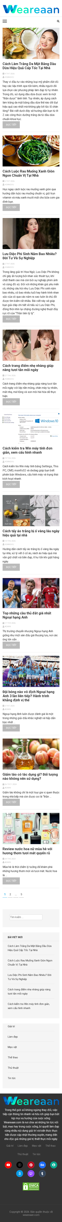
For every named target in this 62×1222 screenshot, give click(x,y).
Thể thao (13, 1057)
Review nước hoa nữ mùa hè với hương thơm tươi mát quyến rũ (27, 851)
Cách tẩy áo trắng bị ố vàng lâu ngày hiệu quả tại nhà (31, 533)
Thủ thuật (13, 1067)
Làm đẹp (13, 1036)
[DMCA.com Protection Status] (31, 1186)
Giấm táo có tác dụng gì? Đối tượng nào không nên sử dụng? (30, 776)
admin (8, 626)
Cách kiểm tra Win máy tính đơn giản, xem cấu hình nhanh (27, 450)
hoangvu (9, 77)
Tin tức (12, 1078)
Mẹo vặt (12, 1047)
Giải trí (11, 1026)
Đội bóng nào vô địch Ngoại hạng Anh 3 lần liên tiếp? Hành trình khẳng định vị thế (28, 696)
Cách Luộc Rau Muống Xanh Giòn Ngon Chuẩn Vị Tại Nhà (28, 173)
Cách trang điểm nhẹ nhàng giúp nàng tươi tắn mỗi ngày (28, 368)
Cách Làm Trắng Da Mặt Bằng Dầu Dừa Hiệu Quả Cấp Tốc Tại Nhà (29, 66)
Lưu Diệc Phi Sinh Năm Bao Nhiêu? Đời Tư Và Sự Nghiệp (30, 256)
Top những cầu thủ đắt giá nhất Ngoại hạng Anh (27, 615)
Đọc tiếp (11, 124)
